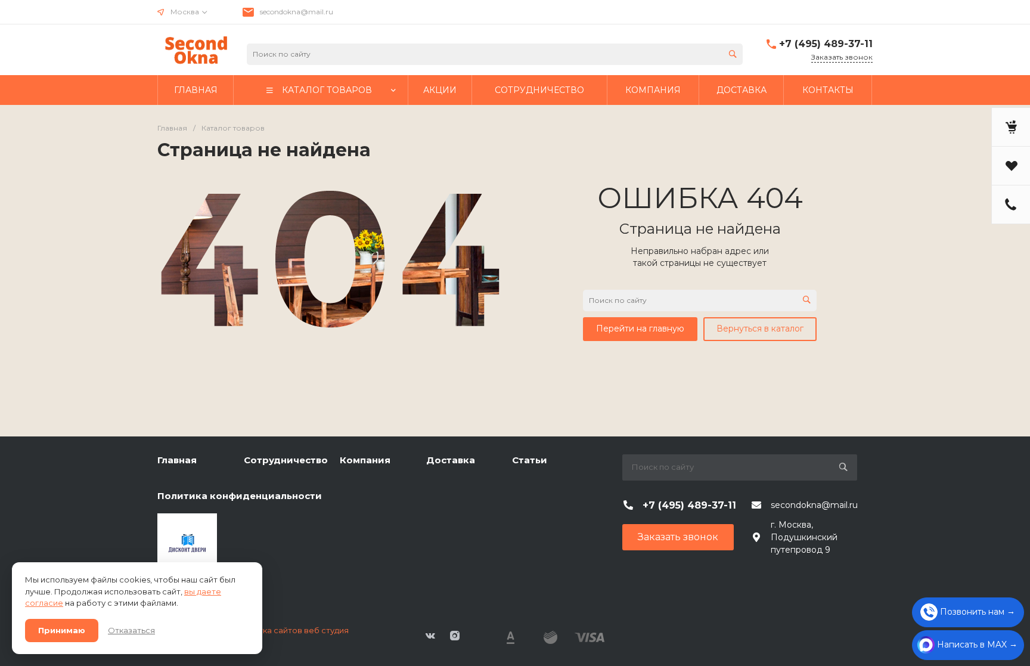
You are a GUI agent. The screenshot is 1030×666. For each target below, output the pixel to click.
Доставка (450, 460)
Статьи (529, 460)
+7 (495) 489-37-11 (826, 43)
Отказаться (131, 630)
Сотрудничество (286, 460)
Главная (177, 460)
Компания (365, 460)
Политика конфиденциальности (239, 495)
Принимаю (61, 630)
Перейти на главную (640, 328)
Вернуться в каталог (759, 328)
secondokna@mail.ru (296, 11)
